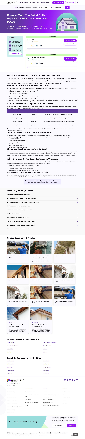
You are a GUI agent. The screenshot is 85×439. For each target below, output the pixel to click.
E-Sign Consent (19, 433)
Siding (44, 352)
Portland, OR (10, 361)
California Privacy (10, 434)
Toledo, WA (46, 373)
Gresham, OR (46, 364)
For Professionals (34, 2)
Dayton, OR (46, 370)
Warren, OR (46, 361)
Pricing (26, 405)
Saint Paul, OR (46, 367)
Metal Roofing (46, 345)
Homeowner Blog (11, 392)
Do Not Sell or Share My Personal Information (27, 434)
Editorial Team (10, 412)
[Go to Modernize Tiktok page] (74, 380)
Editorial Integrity (11, 409)
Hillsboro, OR (10, 364)
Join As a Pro (69, 2)
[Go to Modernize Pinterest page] (65, 380)
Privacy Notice (9, 433)
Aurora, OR (10, 367)
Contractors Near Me (12, 400)
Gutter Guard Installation (49, 342)
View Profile (69, 44)
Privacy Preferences (26, 433)
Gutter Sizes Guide (13, 280)
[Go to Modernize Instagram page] (67, 380)
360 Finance (28, 399)
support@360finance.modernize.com (51, 405)
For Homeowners (23, 2)
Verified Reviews (35, 43)
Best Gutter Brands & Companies (40, 256)
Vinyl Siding (10, 349)
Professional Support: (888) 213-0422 (51, 395)
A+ (37, 45)
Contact (45, 392)
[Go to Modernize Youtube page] (77, 380)
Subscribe (71, 425)
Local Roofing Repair (12, 345)
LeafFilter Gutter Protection (38, 57)
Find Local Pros (58, 2)
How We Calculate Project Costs (14, 406)
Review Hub (10, 395)
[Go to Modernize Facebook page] (70, 380)
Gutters (45, 349)
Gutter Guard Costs (37, 280)
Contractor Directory (12, 403)
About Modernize (45, 2)
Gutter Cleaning (11, 342)
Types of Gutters (59, 256)
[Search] (78, 2)
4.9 (33, 45)
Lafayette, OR (10, 370)
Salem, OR (9, 373)
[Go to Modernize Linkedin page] (72, 380)
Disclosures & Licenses (33, 433)
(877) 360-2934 (46, 403)
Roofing (9, 352)
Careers (64, 400)
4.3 (42, 45)
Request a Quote (69, 40)
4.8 (33, 63)
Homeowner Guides (11, 398)
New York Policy (16, 434)
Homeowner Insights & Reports (32, 402)
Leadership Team (66, 398)
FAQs (63, 395)
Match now (15, 53)
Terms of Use (15, 433)
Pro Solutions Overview (30, 392)
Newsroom (64, 403)
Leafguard (33, 39)
